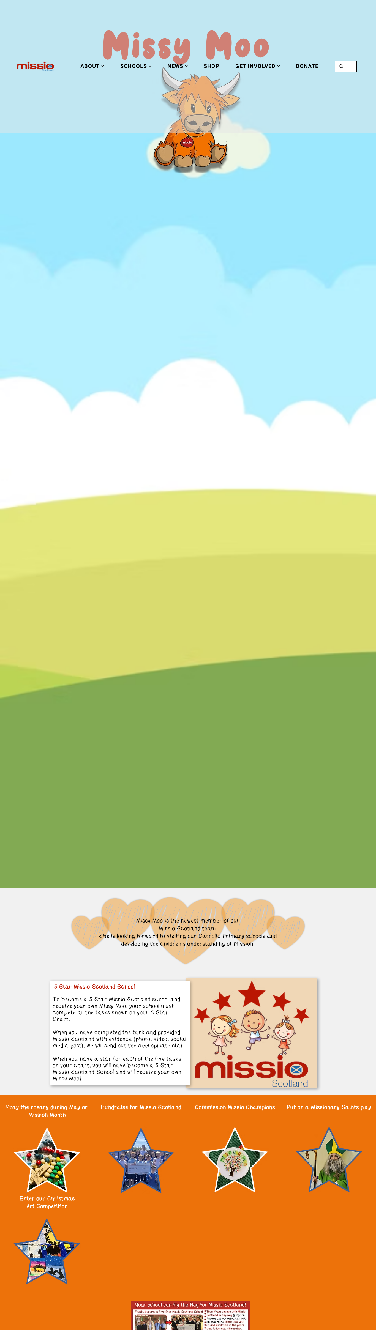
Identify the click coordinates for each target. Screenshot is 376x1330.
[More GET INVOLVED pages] (278, 66)
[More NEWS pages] (186, 66)
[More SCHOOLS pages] (150, 66)
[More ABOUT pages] (102, 66)
